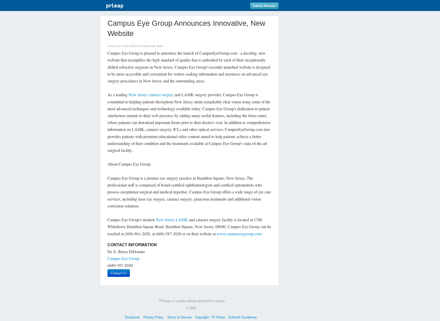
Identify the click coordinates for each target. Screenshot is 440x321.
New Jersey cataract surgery (152, 94)
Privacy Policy (153, 317)
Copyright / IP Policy (210, 317)
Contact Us (119, 272)
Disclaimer (132, 317)
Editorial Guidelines (242, 317)
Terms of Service (179, 317)
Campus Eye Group (123, 258)
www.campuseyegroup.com (239, 233)
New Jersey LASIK (172, 219)
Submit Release (264, 6)
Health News (155, 46)
